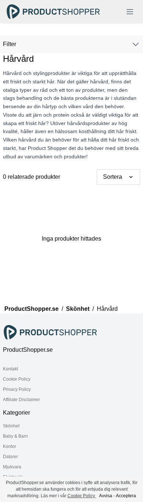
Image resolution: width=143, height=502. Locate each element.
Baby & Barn (15, 436)
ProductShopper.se (31, 309)
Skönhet (77, 309)
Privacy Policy (17, 389)
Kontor (9, 446)
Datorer (10, 456)
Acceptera (126, 495)
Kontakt (10, 368)
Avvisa (105, 495)
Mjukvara (12, 466)
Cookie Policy (16, 379)
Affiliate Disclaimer (21, 399)
